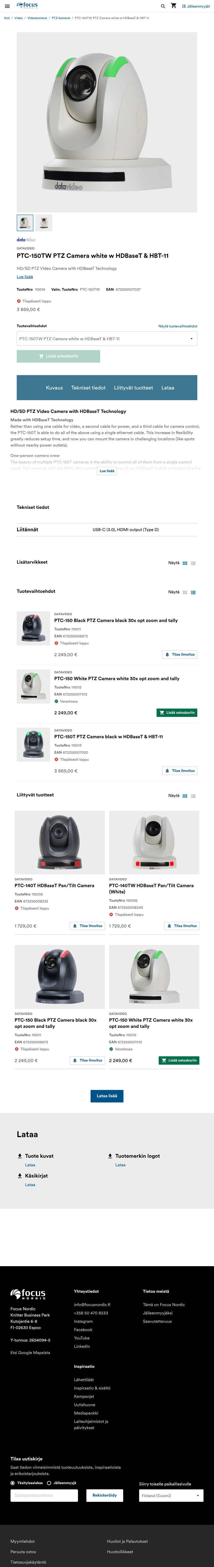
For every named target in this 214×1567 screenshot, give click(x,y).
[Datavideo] (26, 239)
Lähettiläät (84, 1379)
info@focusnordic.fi (92, 1304)
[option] (25, 223)
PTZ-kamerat (61, 18)
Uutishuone (84, 1404)
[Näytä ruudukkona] (185, 563)
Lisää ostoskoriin (62, 356)
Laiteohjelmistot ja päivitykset (91, 1424)
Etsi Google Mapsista (30, 1352)
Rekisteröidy (105, 1495)
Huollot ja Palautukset (127, 1541)
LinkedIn (82, 1346)
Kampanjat (84, 1396)
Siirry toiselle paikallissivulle (165, 1484)
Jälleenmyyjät (198, 6)
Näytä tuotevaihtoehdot (177, 326)
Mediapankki (86, 1413)
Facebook (83, 1329)
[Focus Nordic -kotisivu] (27, 6)
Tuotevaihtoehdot (32, 326)
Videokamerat (37, 18)
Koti (7, 18)
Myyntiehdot (22, 1541)
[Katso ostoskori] (173, 6)
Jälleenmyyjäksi (158, 1313)
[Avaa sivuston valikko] (10, 6)
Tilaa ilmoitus (183, 654)
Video (18, 18)
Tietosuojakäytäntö (28, 1562)
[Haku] (163, 6)
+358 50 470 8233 (91, 1313)
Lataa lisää (107, 1096)
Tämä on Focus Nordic (164, 1304)
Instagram (83, 1321)
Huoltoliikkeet (120, 1551)
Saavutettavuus (157, 1321)
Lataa (30, 1165)
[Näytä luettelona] (193, 563)
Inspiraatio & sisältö (92, 1388)
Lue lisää (25, 276)
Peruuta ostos (23, 1551)
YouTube (82, 1338)
